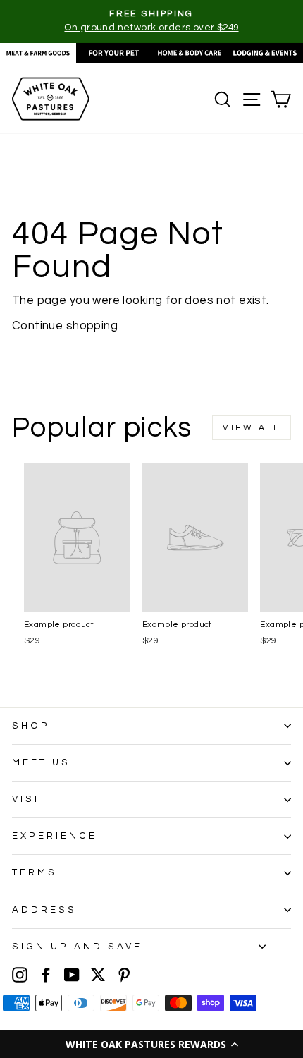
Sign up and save (77, 946)
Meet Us (41, 762)
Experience (54, 836)
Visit (29, 799)
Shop (31, 726)
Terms (34, 872)
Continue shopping (65, 326)
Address (44, 910)
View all (251, 427)
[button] (151, 1044)
